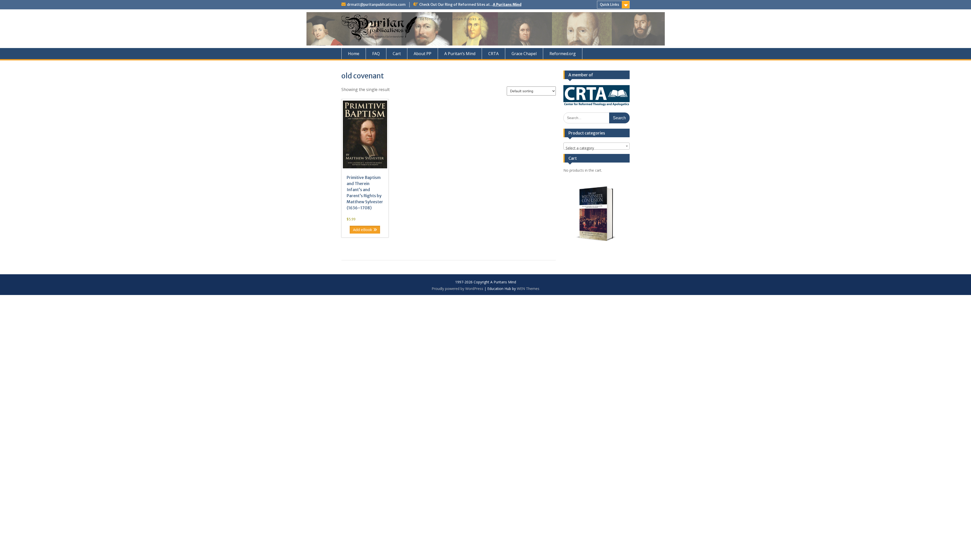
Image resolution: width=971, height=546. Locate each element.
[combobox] (596, 146)
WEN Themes (528, 288)
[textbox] (597, 148)
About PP (422, 53)
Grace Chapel (524, 53)
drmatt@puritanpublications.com (376, 4)
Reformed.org (562, 53)
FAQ (376, 53)
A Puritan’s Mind (459, 53)
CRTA (493, 53)
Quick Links (609, 4)
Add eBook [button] (362, 229)
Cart (397, 53)
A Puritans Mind (507, 4)
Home (353, 53)
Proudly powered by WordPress (457, 288)
